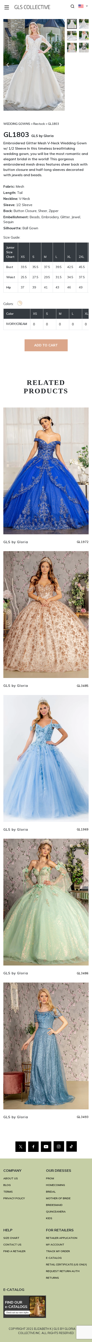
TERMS (8, 1191)
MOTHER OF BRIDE (58, 1198)
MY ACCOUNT (55, 1244)
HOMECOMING (55, 1185)
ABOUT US (10, 1178)
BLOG (7, 1185)
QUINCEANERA (56, 1211)
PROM (50, 1178)
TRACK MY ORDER (58, 1251)
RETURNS (52, 1277)
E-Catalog (54, 1257)
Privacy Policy (14, 1198)
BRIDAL (51, 1191)
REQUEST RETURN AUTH (62, 1271)
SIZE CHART (11, 1238)
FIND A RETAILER (14, 1251)
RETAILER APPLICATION (61, 1238)
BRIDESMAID (54, 1205)
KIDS (49, 1218)
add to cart (46, 345)
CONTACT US (12, 1244)
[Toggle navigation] (7, 7)
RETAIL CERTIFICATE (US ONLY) (66, 1264)
